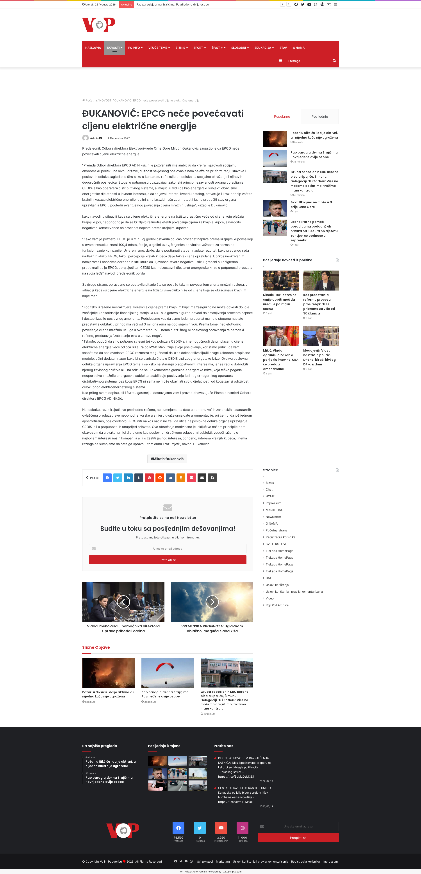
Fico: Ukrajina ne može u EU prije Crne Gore (312, 204)
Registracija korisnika (280, 537)
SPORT (198, 47)
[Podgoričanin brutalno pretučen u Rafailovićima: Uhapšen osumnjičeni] (157, 785)
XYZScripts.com (232, 871)
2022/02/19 (266, 781)
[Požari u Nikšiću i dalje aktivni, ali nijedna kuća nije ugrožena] (108, 673)
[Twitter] (117, 477)
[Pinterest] (149, 477)
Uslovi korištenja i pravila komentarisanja (294, 591)
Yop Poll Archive (277, 605)
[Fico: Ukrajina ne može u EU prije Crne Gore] (275, 208)
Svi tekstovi (205, 861)
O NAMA (299, 47)
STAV (283, 47)
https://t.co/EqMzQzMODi (236, 776)
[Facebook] (107, 477)
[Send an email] (100, 138)
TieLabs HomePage (279, 551)
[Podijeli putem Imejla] (202, 477)
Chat (269, 489)
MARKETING (274, 510)
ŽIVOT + (217, 47)
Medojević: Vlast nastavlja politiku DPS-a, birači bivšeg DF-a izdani (319, 357)
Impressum (273, 503)
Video (270, 598)
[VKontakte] (170, 477)
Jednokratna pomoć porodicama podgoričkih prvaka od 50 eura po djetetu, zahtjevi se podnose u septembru (315, 231)
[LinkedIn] (128, 477)
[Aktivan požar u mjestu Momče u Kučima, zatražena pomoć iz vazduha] (198, 773)
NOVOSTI (113, 47)
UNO (269, 578)
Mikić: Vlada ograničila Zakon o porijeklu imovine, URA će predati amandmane (280, 359)
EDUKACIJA (263, 47)
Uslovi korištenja (277, 585)
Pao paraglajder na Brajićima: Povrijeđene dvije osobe (165, 694)
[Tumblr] (138, 477)
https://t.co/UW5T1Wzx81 (235, 802)
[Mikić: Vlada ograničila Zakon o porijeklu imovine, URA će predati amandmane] (281, 336)
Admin (94, 138)
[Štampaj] (212, 477)
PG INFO (134, 47)
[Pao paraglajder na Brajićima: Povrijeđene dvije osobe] (167, 673)
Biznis (270, 482)
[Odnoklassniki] (181, 477)
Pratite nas (223, 746)
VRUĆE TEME (157, 47)
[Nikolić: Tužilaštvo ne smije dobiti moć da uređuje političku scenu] (281, 281)
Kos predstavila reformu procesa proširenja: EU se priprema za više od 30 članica (319, 304)
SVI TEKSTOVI (276, 544)
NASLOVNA (93, 47)
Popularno (282, 116)
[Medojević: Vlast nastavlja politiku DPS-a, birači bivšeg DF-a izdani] (321, 336)
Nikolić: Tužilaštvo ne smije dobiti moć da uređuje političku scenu (279, 302)
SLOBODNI (238, 47)
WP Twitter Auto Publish (193, 871)
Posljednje (320, 116)
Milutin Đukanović (168, 459)
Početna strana (276, 530)
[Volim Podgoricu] (98, 25)
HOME (270, 496)
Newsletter (273, 516)
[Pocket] (191, 477)
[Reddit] (159, 477)
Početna (91, 100)
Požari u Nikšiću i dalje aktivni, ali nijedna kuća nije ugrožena (108, 694)
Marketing (223, 861)
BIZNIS (180, 47)
